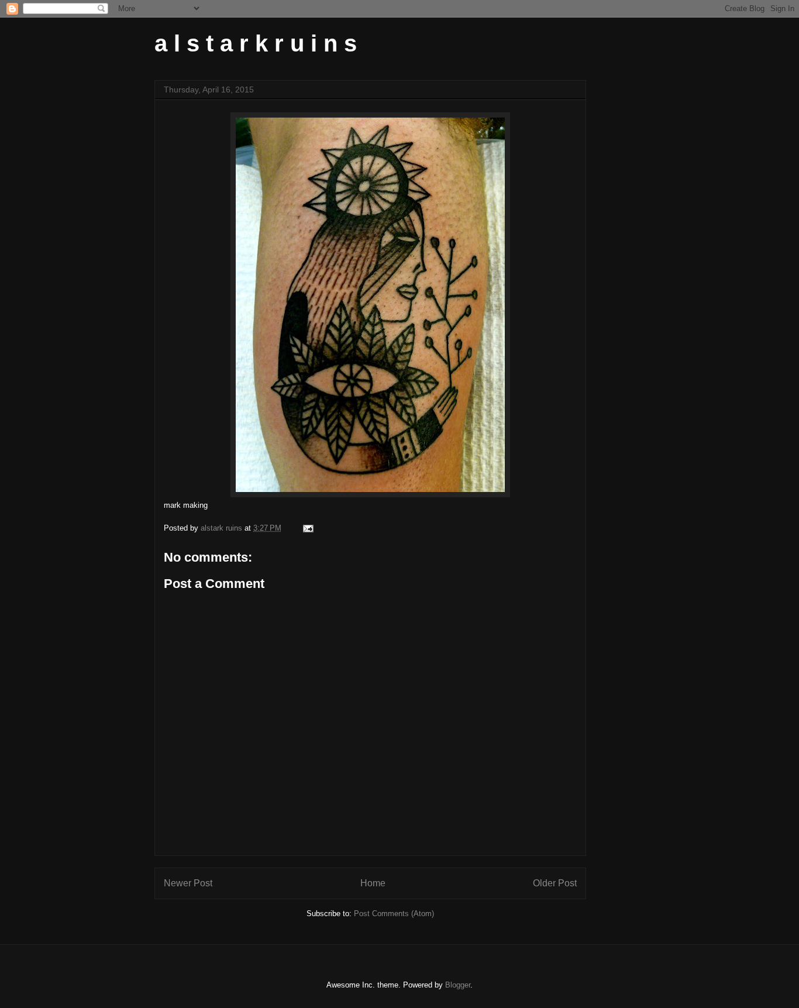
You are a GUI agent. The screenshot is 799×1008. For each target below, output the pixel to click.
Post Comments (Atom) (394, 913)
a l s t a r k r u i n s (255, 43)
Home (372, 883)
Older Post (555, 883)
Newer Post (188, 883)
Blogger (457, 985)
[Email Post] (307, 528)
